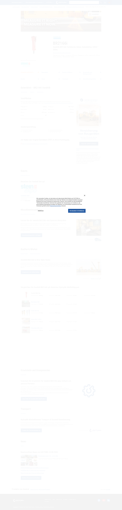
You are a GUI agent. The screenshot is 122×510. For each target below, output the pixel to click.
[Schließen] (84, 195)
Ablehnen (41, 211)
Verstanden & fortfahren (77, 211)
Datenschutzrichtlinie (55, 205)
